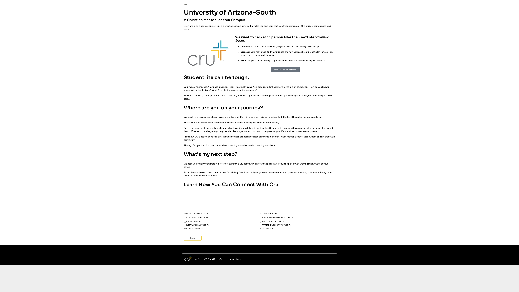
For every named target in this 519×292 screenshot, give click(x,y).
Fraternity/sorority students (277, 225)
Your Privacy (235, 259)
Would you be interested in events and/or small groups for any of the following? (239, 208)
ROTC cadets (268, 229)
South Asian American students (277, 217)
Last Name (242, 195)
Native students (194, 221)
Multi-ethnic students (273, 221)
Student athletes (195, 229)
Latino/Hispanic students (198, 214)
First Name (192, 195)
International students (197, 225)
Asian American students (198, 217)
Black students (269, 214)
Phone (290, 195)
